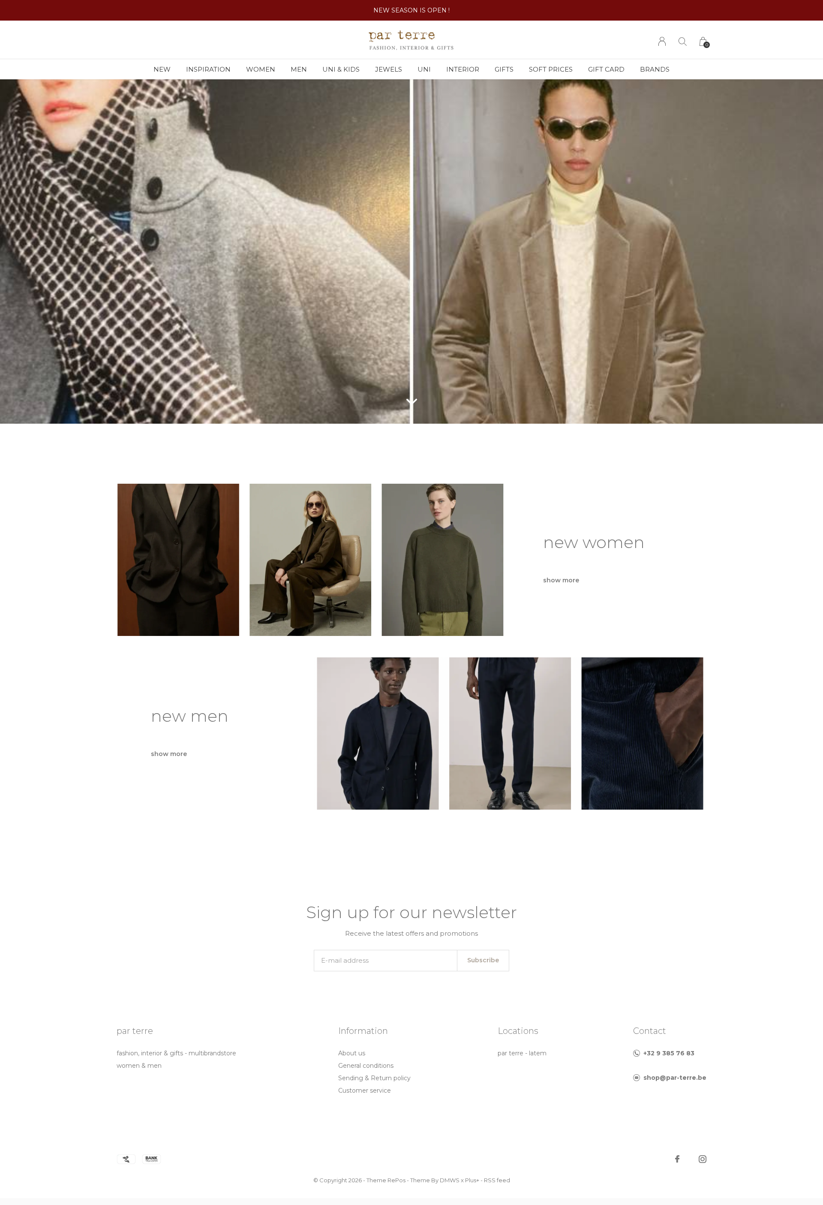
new (162, 69)
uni (424, 69)
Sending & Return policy (374, 1078)
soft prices (551, 69)
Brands (655, 69)
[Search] (683, 41)
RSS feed (497, 1180)
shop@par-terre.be (674, 1077)
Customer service (364, 1090)
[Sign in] (662, 41)
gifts (504, 69)
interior (462, 69)
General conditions (365, 1065)
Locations (518, 1031)
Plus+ (472, 1180)
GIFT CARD (606, 69)
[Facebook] (677, 1159)
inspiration (208, 69)
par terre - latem (522, 1053)
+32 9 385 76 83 (668, 1053)
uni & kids (341, 69)
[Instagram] (702, 1159)
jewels (388, 69)
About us (351, 1053)
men (299, 69)
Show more (561, 580)
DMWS (450, 1180)
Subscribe (483, 960)
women (260, 69)
